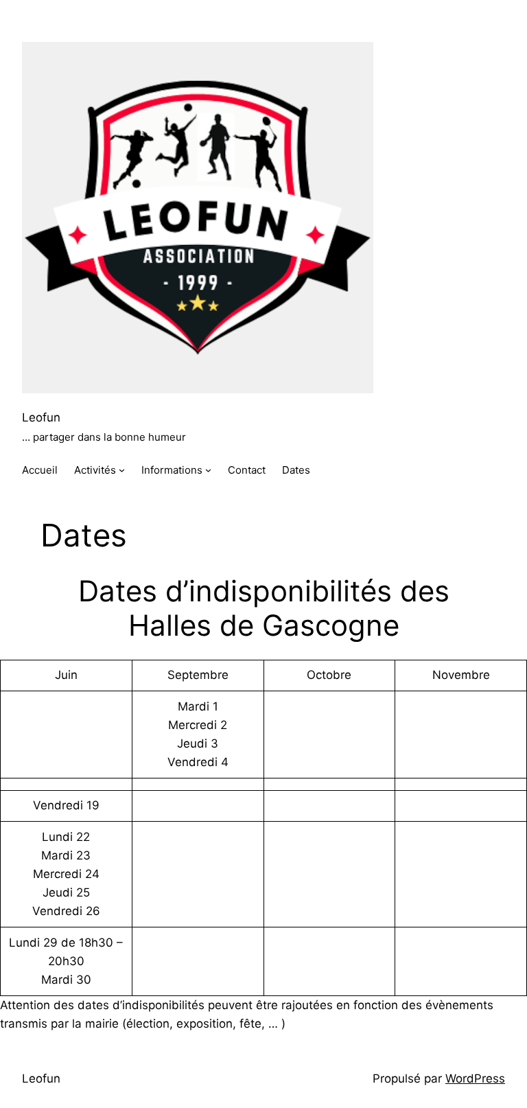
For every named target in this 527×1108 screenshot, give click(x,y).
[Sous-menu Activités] (122, 470)
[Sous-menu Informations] (208, 470)
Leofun (41, 417)
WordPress (475, 1078)
